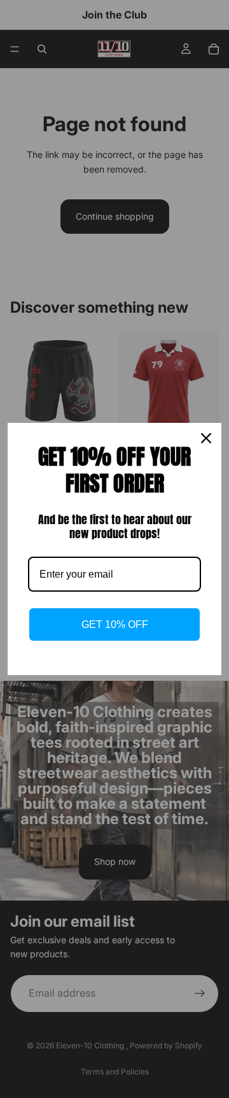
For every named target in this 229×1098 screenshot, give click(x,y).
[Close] (206, 438)
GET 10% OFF (114, 624)
